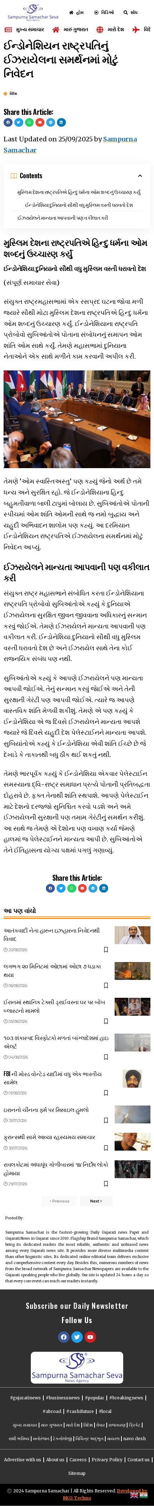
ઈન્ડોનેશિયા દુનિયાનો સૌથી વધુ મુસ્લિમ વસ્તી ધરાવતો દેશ (79, 204)
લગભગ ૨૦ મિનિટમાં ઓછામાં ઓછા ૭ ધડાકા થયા (52, 970)
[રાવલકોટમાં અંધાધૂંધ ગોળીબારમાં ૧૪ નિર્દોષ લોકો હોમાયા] (132, 1169)
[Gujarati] (144, 1495)
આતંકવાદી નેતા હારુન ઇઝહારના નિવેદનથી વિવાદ (52, 934)
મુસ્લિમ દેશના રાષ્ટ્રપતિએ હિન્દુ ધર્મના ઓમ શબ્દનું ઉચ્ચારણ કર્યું (78, 191)
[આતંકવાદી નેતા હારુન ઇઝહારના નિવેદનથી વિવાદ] (132, 935)
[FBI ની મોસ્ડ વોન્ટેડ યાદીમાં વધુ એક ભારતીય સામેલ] (132, 1079)
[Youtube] (90, 1337)
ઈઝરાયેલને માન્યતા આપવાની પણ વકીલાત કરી (63, 217)
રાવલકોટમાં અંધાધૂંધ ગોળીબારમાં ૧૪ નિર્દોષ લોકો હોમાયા (56, 1168)
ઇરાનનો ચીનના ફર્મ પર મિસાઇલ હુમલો (46, 1109)
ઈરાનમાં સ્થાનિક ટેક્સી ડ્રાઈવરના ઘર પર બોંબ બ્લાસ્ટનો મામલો (54, 1005)
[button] (8, 122)
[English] (134, 1495)
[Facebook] (63, 1337)
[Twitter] (77, 1337)
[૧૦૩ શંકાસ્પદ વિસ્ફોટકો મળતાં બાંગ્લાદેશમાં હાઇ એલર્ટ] (132, 1042)
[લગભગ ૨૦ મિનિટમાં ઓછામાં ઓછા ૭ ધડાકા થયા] (132, 971)
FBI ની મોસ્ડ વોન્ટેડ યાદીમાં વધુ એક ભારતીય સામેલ (52, 1077)
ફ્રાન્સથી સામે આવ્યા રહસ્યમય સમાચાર (49, 1136)
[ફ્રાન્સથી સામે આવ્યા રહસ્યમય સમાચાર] (132, 1142)
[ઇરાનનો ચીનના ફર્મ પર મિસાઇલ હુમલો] (132, 1114)
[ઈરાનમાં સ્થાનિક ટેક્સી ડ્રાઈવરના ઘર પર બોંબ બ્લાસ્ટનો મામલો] (132, 1007)
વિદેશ (13, 94)
